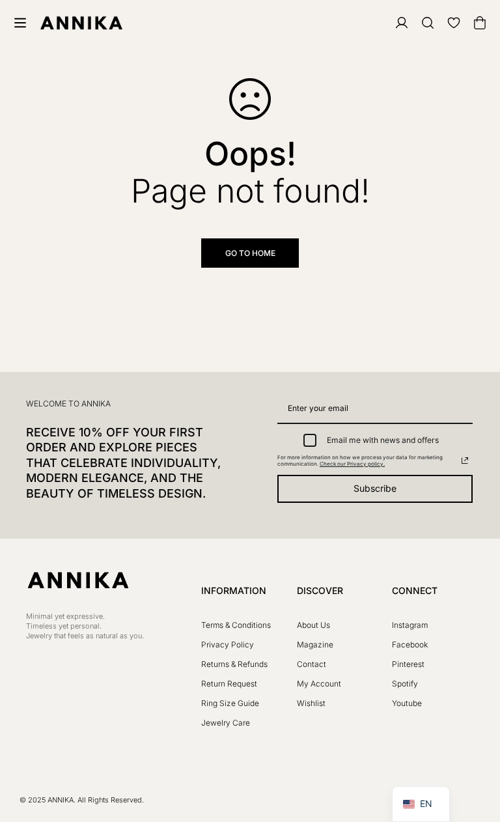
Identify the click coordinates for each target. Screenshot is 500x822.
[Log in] (394, 23)
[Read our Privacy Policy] (465, 460)
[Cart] (473, 23)
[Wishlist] (447, 23)
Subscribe (375, 488)
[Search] (420, 23)
